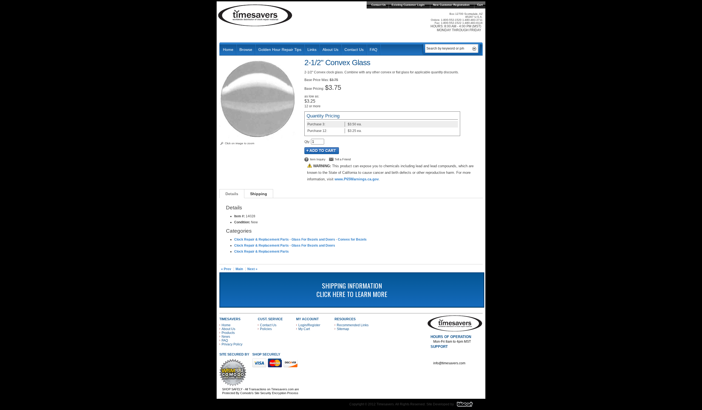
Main (239, 269)
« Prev (226, 269)
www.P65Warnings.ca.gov (357, 179)
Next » (252, 269)
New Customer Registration (451, 4)
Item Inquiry (317, 159)
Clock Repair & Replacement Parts (261, 239)
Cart (480, 4)
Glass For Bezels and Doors (313, 239)
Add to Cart (321, 150)
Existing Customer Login (408, 4)
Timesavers (255, 15)
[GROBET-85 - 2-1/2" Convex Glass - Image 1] (259, 139)
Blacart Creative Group (468, 406)
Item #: (240, 216)
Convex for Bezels (352, 239)
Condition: (242, 222)
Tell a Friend (343, 159)
